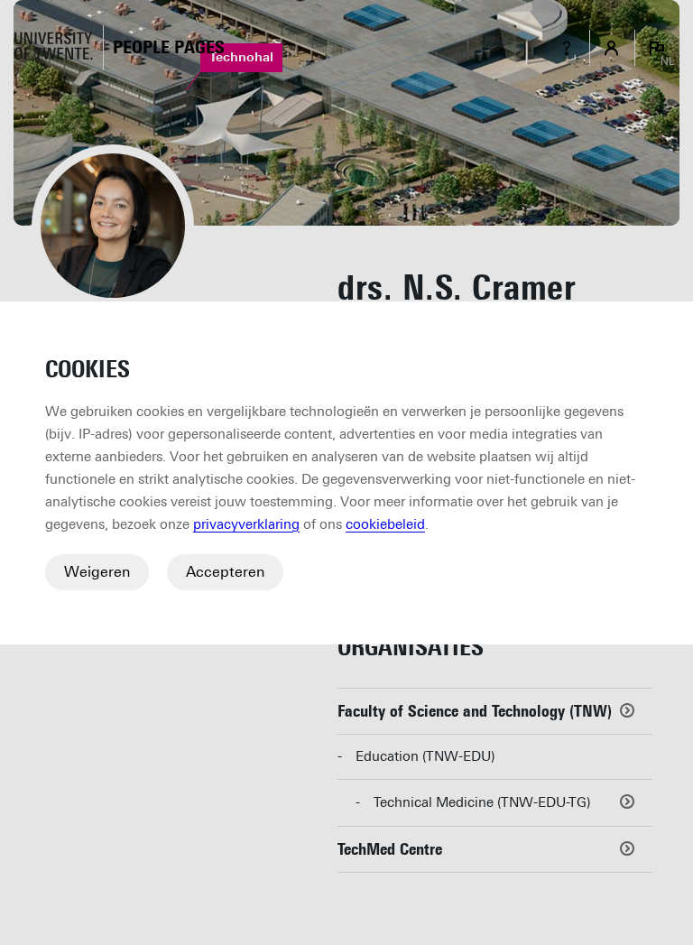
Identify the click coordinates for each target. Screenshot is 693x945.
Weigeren (97, 571)
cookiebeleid (385, 524)
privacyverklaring (246, 524)
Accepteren (225, 571)
